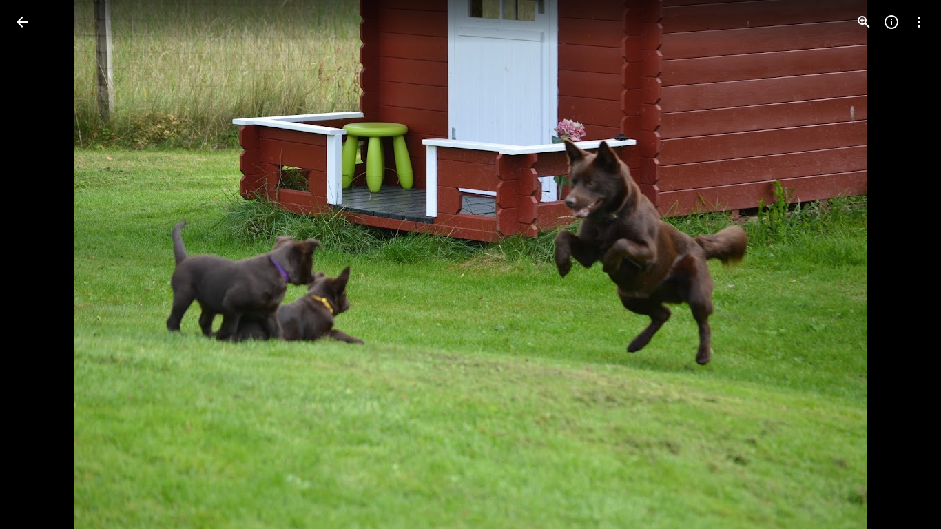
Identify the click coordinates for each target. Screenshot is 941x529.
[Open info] (891, 22)
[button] (38, 264)
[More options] (919, 22)
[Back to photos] (22, 22)
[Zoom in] (864, 22)
